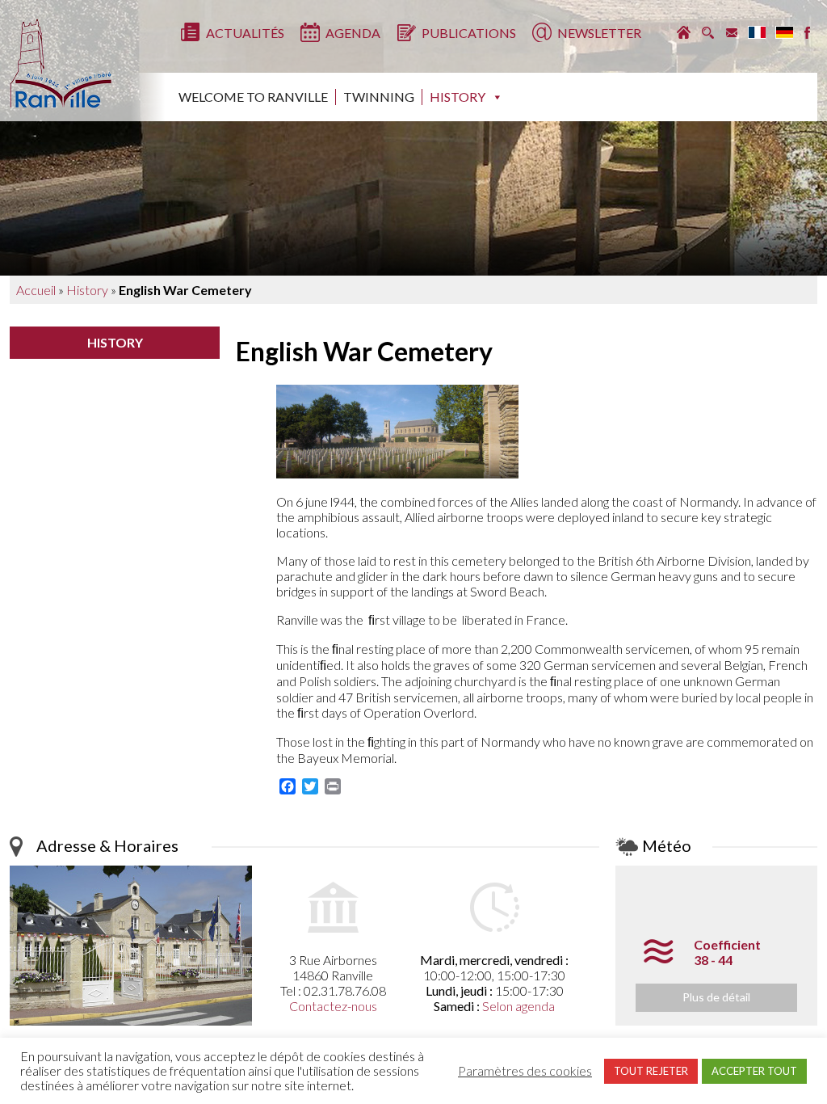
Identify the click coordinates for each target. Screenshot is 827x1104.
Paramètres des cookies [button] (525, 1071)
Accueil (36, 289)
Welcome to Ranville (253, 96)
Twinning (378, 96)
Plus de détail (716, 997)
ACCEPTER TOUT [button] (754, 1070)
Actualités (245, 32)
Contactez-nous (333, 1005)
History (457, 96)
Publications (469, 32)
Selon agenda (518, 1005)
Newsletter (599, 32)
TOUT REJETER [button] (651, 1070)
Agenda (352, 32)
